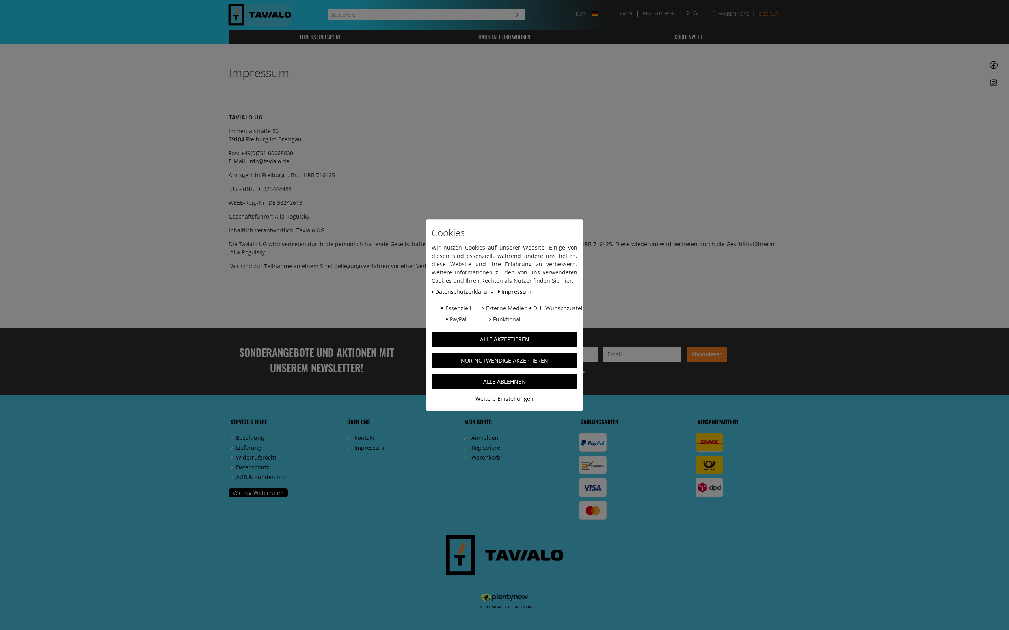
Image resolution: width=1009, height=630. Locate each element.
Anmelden (485, 437)
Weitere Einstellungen (504, 398)
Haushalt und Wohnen (504, 37)
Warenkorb (486, 457)
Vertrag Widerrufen (258, 493)
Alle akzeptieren (504, 339)
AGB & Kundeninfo (260, 477)
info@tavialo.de (268, 161)
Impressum (369, 447)
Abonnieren (707, 354)
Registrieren (487, 447)
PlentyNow (520, 607)
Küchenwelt (688, 37)
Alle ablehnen (504, 381)
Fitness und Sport (320, 37)
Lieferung (248, 447)
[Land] (595, 13)
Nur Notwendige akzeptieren (504, 360)
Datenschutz (252, 467)
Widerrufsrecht (256, 457)
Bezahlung (250, 437)
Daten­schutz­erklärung (465, 291)
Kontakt (364, 437)
